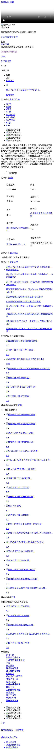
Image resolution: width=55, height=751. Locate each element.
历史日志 (14, 253)
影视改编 (10, 115)
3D (8, 125)
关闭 (3, 723)
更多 (20, 405)
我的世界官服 (12, 668)
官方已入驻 (15, 99)
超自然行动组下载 (14, 676)
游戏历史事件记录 (9, 52)
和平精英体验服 (13, 657)
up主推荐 (10, 120)
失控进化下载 (12, 679)
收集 (8, 123)
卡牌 (16, 37)
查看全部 (14, 262)
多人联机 (10, 117)
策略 (7, 37)
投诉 (11, 177)
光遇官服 (10, 692)
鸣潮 (8, 663)
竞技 (11, 37)
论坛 (10, 81)
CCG (3, 37)
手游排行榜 (11, 698)
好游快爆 (10, 665)
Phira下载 (10, 687)
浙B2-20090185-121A (16, 244)
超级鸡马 (10, 674)
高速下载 (5, 44)
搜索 (12, 2)
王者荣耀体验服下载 (15, 660)
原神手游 (10, 655)
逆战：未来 (11, 682)
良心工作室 (11, 695)
